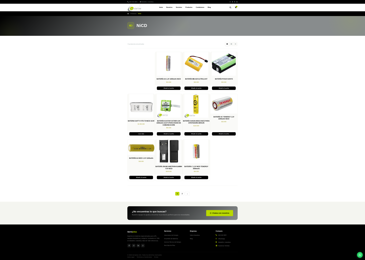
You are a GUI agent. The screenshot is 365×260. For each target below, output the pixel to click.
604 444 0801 (133, 2)
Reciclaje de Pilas (169, 245)
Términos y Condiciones (144, 257)
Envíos (156, 257)
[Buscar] (230, 7)
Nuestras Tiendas (224, 246)
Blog (209, 7)
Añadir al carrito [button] (169, 88)
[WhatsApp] (360, 255)
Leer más (141, 134)
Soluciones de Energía (171, 235)
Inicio (161, 7)
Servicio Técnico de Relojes (172, 242)
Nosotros (169, 7)
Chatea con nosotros (220, 213)
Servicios (179, 7)
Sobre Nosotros (195, 235)
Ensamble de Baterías (171, 238)
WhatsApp (221, 239)
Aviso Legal (130, 257)
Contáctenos (200, 7)
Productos (188, 7)
